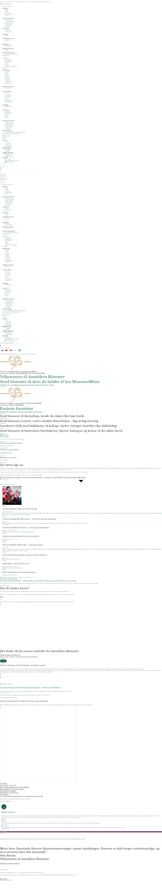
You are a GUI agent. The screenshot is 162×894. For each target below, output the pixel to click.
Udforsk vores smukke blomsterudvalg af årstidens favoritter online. (27, 385)
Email (1, 658)
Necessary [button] (3, 818)
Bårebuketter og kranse (8, 457)
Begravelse (6, 110)
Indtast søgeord (3, 342)
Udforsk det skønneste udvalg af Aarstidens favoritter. (21, 412)
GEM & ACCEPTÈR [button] (5, 828)
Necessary (5, 820)
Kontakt (5, 157)
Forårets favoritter (16, 408)
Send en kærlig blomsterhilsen (11, 443)
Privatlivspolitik (7, 801)
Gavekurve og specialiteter (9, 450)
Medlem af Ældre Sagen (4, 436)
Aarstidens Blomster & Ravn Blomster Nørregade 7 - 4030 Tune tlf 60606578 (30, 688)
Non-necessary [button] (4, 824)
